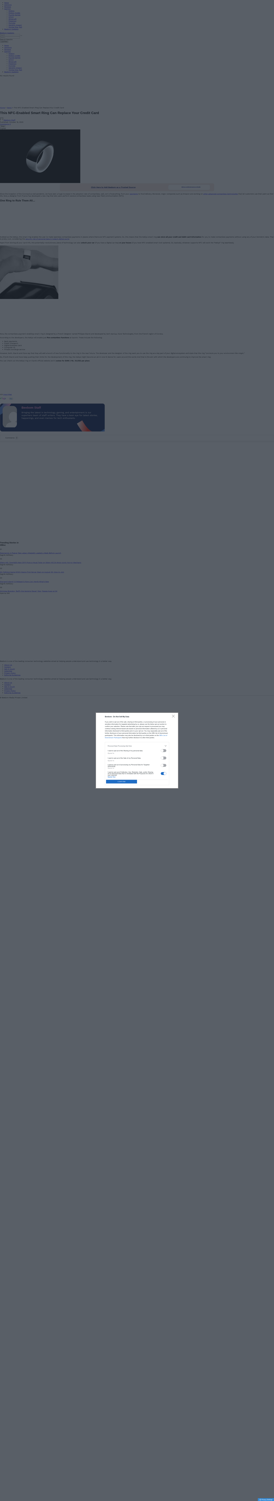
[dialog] (137, 750)
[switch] (163, 750)
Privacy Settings (267, 1499)
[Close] (174, 717)
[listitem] (137, 746)
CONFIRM (122, 781)
